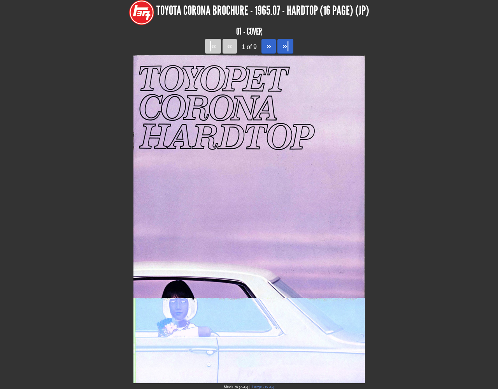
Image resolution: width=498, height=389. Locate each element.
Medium (236, 387)
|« (213, 45)
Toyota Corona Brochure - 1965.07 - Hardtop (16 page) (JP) (262, 10)
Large (263, 387)
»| (285, 45)
